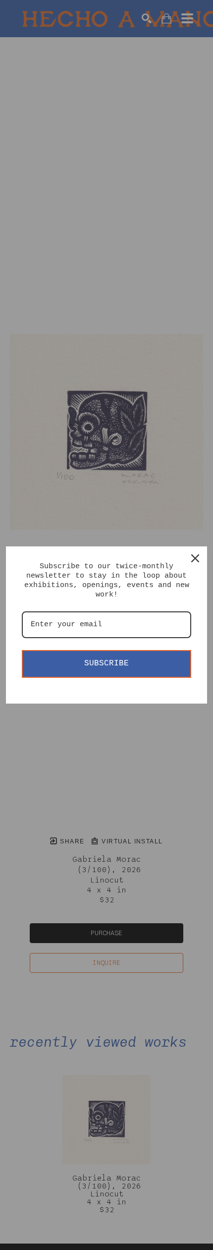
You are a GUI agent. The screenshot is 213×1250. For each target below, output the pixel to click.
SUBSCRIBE (106, 663)
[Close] (195, 558)
